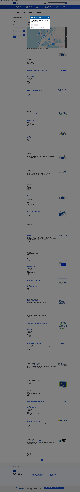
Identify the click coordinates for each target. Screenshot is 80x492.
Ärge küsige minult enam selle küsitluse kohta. (38, 26)
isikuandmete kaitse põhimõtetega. (43, 22)
